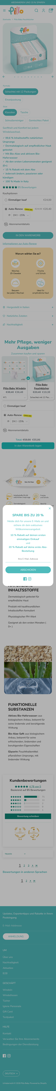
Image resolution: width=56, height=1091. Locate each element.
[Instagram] (29, 579)
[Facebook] (25, 579)
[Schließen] (50, 509)
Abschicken (28, 569)
